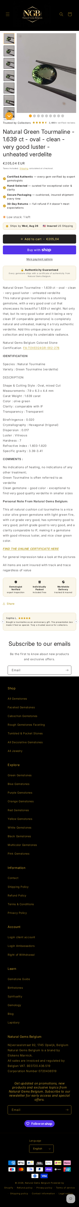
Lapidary (14, 1022)
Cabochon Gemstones (22, 716)
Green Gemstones (20, 775)
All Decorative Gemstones (25, 742)
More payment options (39, 259)
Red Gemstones (18, 810)
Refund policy (25, 1187)
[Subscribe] (67, 670)
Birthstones (15, 987)
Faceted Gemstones (21, 707)
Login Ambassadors (21, 945)
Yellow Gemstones (20, 818)
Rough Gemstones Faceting (26, 724)
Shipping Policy (18, 886)
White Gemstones (19, 827)
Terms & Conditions (21, 904)
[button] (7, 14)
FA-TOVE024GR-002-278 (41, 348)
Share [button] (11, 603)
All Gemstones (17, 698)
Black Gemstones (19, 836)
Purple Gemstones (20, 792)
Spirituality (15, 996)
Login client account (21, 937)
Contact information (43, 1193)
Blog (11, 1013)
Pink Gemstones (18, 853)
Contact (13, 877)
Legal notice (65, 1193)
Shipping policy (19, 1193)
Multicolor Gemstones (22, 844)
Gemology (14, 1005)
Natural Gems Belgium (37, 1183)
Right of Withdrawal (21, 954)
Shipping (24, 168)
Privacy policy (44, 1187)
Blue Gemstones (18, 783)
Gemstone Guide (19, 979)
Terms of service (65, 1187)
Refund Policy (17, 895)
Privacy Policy (17, 912)
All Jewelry (15, 750)
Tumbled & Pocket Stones (25, 733)
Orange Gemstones (21, 801)
